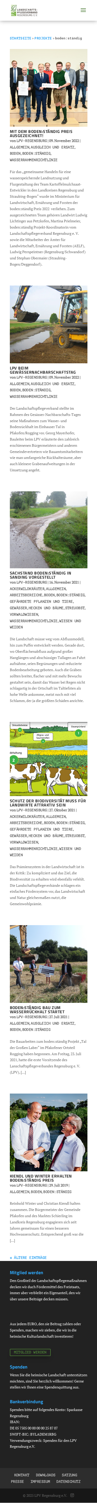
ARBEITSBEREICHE (26, 595)
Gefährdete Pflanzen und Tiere (41, 602)
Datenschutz (68, 1482)
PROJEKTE (43, 38)
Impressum (40, 1482)
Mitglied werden (30, 1353)
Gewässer (18, 608)
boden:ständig (36, 153)
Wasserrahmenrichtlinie (34, 160)
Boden (15, 153)
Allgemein (19, 147)
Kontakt (21, 1475)
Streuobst (75, 608)
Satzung (69, 1475)
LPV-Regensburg (32, 141)
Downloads (46, 1475)
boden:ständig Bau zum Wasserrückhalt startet (37, 1009)
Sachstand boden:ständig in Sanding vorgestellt (40, 575)
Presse (17, 1482)
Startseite (21, 38)
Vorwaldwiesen (24, 614)
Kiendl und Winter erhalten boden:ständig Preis (41, 1178)
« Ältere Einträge (28, 1258)
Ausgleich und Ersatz (52, 147)
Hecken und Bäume (46, 608)
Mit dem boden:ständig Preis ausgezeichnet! (41, 133)
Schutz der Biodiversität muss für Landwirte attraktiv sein (48, 803)
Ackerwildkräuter (27, 589)
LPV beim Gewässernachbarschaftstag (43, 370)
